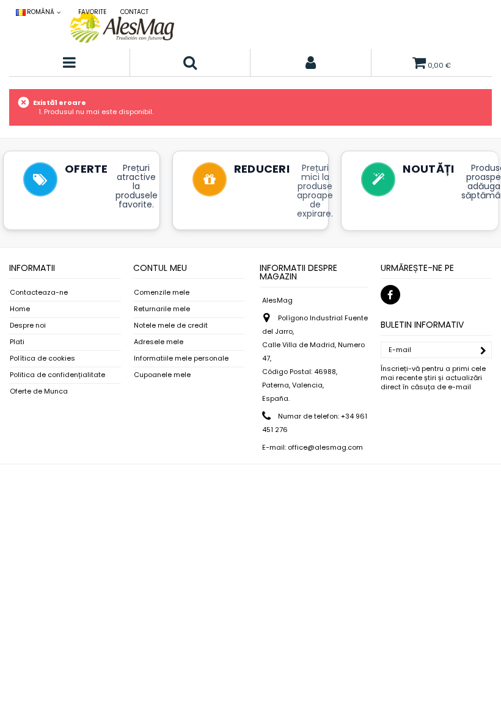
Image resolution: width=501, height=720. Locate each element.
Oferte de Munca (39, 391)
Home (20, 309)
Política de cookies (42, 358)
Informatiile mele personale (181, 358)
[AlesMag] (122, 27)
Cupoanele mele (162, 375)
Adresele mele (158, 342)
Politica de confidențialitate (57, 375)
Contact (134, 11)
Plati (17, 342)
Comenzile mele (161, 292)
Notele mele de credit (171, 325)
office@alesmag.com (325, 447)
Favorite (92, 11)
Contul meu (160, 268)
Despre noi (28, 325)
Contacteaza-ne (39, 292)
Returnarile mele (162, 309)
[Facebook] (390, 294)
